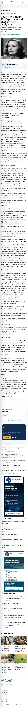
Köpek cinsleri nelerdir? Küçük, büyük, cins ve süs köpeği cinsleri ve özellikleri (6, 669)
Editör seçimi (4, 692)
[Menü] (2, 2)
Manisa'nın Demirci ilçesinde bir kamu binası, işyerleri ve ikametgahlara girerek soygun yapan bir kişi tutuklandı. (14, 615)
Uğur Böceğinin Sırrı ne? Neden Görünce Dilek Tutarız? (20, 667)
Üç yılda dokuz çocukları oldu (5, 649)
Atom (5, 701)
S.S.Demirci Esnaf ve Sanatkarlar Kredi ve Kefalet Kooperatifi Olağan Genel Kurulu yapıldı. (12, 545)
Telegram (9, 60)
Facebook (5, 60)
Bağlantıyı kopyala (16, 34)
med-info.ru (9, 396)
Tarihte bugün (4, 699)
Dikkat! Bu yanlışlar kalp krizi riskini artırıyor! (13, 460)
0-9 (10, 6)
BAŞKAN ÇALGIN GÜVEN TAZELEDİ (13, 609)
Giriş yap (7, 437)
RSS (2, 701)
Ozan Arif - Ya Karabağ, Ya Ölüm (10, 534)
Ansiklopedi (4, 6)
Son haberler (4, 690)
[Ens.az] (14, 2)
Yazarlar (3, 697)
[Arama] (22, 2)
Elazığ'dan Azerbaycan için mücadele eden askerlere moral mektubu (12, 528)
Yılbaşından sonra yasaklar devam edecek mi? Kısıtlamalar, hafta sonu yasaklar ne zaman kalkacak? (14, 624)
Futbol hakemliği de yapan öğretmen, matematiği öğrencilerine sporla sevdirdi (12, 455)
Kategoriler (4, 694)
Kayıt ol (14, 437)
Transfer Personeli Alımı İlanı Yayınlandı (12, 539)
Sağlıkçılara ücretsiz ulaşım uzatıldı (11, 465)
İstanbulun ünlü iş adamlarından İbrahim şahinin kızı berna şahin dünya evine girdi (14, 597)
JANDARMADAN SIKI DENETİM (12, 603)
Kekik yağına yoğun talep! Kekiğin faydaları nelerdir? (20, 650)
